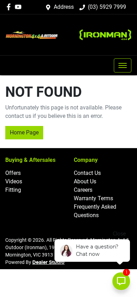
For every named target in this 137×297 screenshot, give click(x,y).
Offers (13, 173)
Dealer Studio (48, 262)
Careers (83, 190)
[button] (122, 65)
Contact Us (87, 173)
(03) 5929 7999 (107, 7)
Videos (13, 181)
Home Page (24, 132)
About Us (85, 181)
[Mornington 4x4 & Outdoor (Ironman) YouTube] (19, 7)
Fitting (13, 190)
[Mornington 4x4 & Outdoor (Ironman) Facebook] (10, 7)
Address (64, 7)
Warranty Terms (93, 198)
